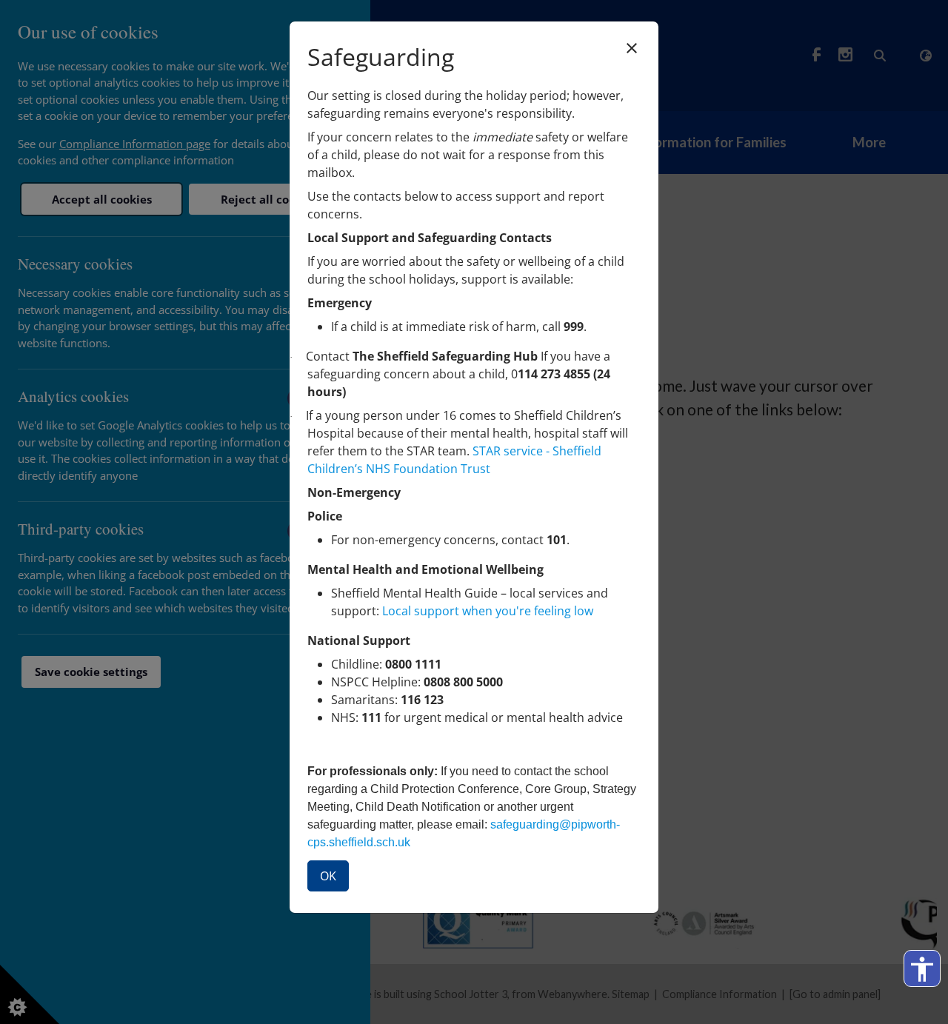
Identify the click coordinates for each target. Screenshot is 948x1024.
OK (328, 876)
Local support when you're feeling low (487, 611)
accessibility (922, 969)
